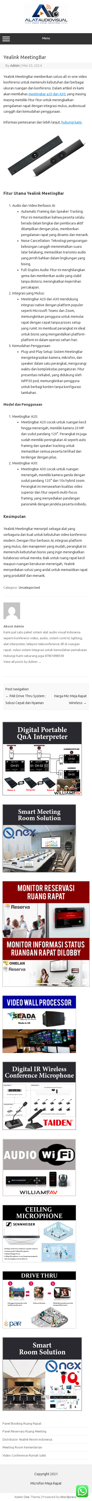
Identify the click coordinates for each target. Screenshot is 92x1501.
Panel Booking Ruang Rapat (21, 1423)
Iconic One (22, 1497)
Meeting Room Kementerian (22, 1447)
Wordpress (68, 1497)
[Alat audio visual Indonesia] (46, 23)
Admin (15, 66)
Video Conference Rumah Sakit (24, 1455)
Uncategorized (29, 587)
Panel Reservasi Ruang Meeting (24, 1431)
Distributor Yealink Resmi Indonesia (27, 1439)
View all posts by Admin (22, 661)
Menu (46, 38)
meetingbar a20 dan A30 (47, 94)
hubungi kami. (71, 122)
